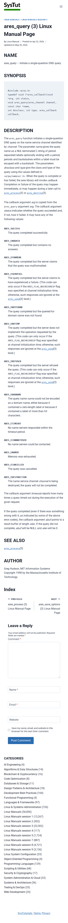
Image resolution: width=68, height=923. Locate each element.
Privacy (46, 913)
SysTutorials (25, 913)
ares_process (12, 193)
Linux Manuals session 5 (18, 835)
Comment (14, 639)
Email (13, 704)
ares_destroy (35, 193)
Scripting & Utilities (15, 868)
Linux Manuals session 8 (18, 844)
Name (13, 689)
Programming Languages (19, 863)
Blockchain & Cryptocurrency (20, 774)
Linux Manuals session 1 (18, 816)
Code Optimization (15, 778)
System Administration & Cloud (22, 877)
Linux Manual (13, 41)
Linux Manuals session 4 (18, 830)
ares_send (14, 299)
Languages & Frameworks (19, 802)
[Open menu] (61, 6)
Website (13, 719)
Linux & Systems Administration (22, 807)
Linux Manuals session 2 (18, 821)
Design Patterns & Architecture (21, 788)
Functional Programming (18, 797)
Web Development (14, 892)
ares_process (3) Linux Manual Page (19, 604)
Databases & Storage (16, 783)
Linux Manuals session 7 (18, 840)
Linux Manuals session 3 (34, 20)
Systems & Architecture (17, 882)
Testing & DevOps (14, 887)
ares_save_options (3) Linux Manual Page (49, 606)
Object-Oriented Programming (21, 859)
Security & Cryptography (18, 873)
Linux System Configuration (20, 854)
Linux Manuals (11, 20)
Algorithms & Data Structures (21, 769)
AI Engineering (12, 764)
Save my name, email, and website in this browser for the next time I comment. (32, 730)
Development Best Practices (20, 793)
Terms (37, 913)
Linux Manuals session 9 (18, 849)
